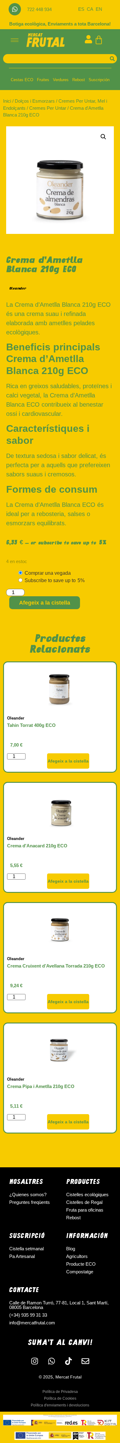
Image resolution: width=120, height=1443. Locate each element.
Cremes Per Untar (47, 108)
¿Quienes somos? (27, 1194)
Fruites (43, 79)
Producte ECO (81, 1264)
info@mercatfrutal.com (32, 1322)
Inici (7, 101)
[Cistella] (99, 40)
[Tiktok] (68, 1361)
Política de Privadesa (60, 1392)
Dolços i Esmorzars (35, 101)
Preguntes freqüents (29, 1202)
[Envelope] (85, 1361)
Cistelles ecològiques (87, 1194)
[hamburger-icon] (15, 40)
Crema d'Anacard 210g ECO (37, 845)
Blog (70, 1248)
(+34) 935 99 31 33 (28, 1315)
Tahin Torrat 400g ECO (31, 725)
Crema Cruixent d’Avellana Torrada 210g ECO (56, 965)
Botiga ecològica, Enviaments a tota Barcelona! (60, 23)
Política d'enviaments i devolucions (60, 1405)
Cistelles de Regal (84, 1202)
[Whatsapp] (15, 9)
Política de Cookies (60, 1398)
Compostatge (79, 1271)
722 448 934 (39, 9)
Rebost (78, 79)
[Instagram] (34, 1361)
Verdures (61, 79)
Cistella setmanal (26, 1248)
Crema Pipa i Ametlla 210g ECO (40, 1086)
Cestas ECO (22, 79)
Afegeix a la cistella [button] (68, 761)
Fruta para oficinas (84, 1209)
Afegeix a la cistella (44, 603)
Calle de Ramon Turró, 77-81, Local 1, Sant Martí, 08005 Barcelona (59, 1305)
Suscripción (99, 79)
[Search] (112, 58)
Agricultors (77, 1256)
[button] (103, 136)
